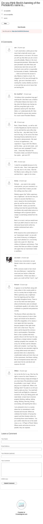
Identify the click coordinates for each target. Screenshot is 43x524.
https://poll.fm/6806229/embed (20, 31)
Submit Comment (9, 483)
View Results (21, 27)
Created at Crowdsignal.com (21, 513)
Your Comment (5, 460)
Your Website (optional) (8, 453)
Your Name (4, 439)
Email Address (5, 446)
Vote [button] (5, 23)
